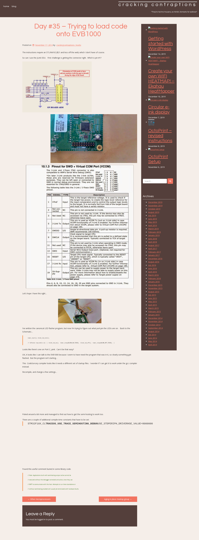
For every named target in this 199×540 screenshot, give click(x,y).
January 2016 (154, 281)
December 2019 (155, 202)
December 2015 (155, 285)
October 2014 (154, 325)
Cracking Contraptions (157, 4)
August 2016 (153, 262)
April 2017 (152, 248)
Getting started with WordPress (160, 43)
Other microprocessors (39, 499)
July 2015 (152, 295)
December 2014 (155, 318)
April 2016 (152, 272)
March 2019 (153, 228)
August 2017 (153, 245)
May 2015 (152, 301)
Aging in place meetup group (118, 499)
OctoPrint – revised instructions (160, 135)
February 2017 (154, 252)
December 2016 (155, 258)
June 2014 (152, 338)
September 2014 (155, 328)
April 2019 (152, 225)
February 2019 (154, 232)
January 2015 (154, 315)
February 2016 (154, 278)
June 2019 (152, 219)
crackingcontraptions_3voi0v (68, 45)
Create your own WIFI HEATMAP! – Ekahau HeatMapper (161, 81)
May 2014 (152, 341)
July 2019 (152, 215)
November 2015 (155, 288)
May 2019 (152, 222)
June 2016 (152, 268)
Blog (14, 6)
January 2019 (154, 235)
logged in (41, 519)
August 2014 (153, 331)
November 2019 (155, 205)
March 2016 (153, 275)
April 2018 (152, 242)
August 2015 (153, 291)
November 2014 (155, 321)
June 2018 (152, 238)
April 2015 (152, 305)
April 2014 (152, 344)
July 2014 (152, 334)
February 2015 (154, 311)
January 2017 (154, 255)
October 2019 (154, 209)
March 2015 (153, 308)
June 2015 (152, 298)
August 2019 (153, 212)
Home (6, 6)
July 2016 (152, 265)
